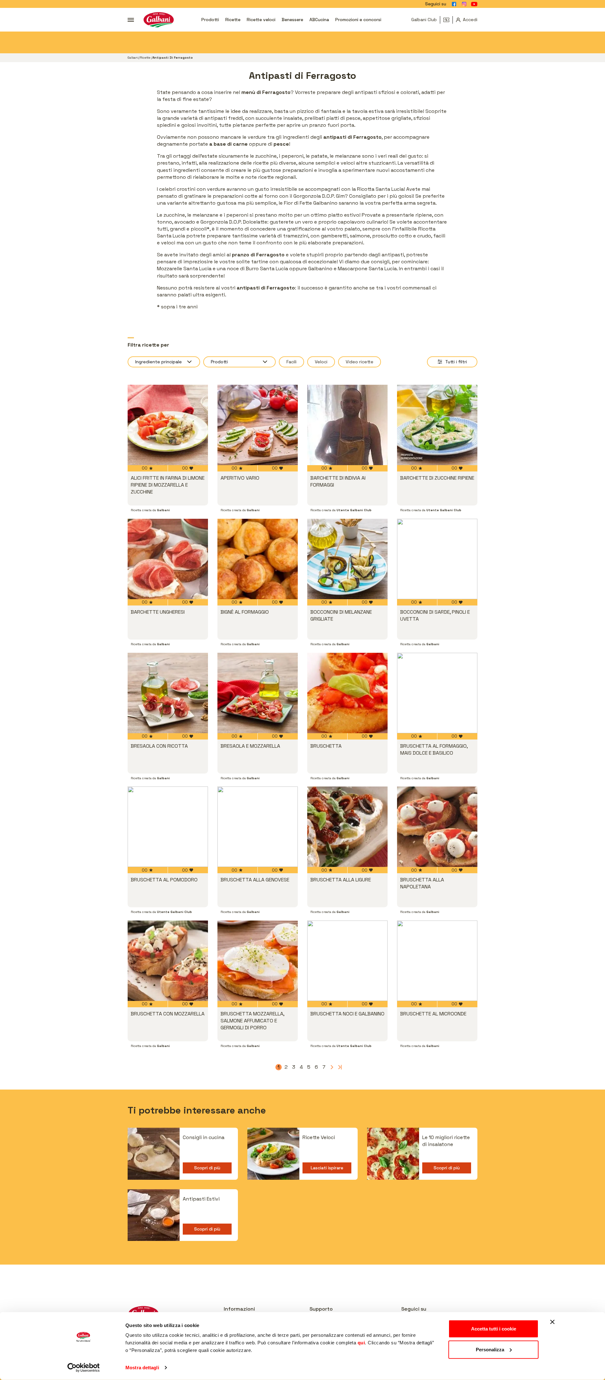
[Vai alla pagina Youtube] (474, 4)
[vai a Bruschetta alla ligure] (347, 826)
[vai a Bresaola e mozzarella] (257, 693)
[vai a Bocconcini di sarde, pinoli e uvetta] (437, 559)
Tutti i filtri (456, 362)
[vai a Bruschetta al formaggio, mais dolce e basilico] (437, 693)
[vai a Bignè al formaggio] (257, 559)
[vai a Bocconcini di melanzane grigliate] (347, 559)
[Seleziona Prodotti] (239, 361)
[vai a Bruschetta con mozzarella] (168, 961)
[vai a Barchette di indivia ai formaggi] (347, 425)
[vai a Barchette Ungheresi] (168, 559)
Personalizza (490, 1349)
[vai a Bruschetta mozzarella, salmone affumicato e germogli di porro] (257, 961)
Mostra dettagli (142, 1367)
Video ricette (359, 362)
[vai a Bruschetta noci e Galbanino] (347, 961)
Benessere (292, 19)
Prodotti (210, 19)
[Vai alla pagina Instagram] (464, 4)
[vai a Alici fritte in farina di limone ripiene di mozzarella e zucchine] (168, 425)
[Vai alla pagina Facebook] (454, 4)
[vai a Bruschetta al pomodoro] (168, 826)
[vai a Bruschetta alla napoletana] (437, 826)
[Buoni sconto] (448, 20)
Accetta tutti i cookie (493, 1328)
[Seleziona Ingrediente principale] (164, 361)
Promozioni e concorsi (358, 19)
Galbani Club (424, 19)
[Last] (339, 1067)
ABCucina (319, 19)
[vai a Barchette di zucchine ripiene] (437, 425)
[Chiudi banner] (552, 1322)
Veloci (321, 362)
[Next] (331, 1067)
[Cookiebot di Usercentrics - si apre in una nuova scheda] (83, 1367)
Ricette (232, 19)
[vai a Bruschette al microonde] (437, 961)
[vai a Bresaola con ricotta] (168, 693)
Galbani (133, 58)
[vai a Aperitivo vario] (257, 425)
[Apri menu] (131, 20)
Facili (291, 362)
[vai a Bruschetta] (347, 693)
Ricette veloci (261, 19)
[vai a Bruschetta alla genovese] (257, 826)
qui (361, 1342)
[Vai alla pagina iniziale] (159, 20)
